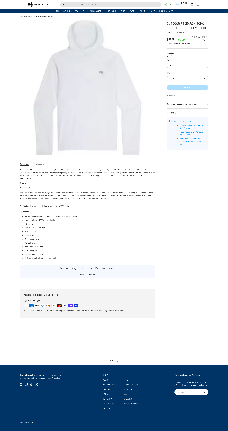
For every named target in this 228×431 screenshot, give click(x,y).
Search (126, 380)
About (105, 380)
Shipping (170, 43)
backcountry (171, 32)
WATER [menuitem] (133, 11)
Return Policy (129, 399)
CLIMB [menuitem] (142, 11)
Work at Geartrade (131, 403)
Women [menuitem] (66, 11)
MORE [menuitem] (152, 11)
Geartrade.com (29, 422)
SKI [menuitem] (84, 11)
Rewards (106, 408)
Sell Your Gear (109, 384)
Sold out (187, 87)
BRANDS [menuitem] (163, 11)
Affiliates (106, 394)
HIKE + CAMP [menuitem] (111, 11)
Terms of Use (108, 399)
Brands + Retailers (131, 384)
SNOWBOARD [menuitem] (95, 11)
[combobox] (110, 4)
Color (168, 73)
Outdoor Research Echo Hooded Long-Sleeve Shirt (39, 16)
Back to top (114, 361)
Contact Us (128, 389)
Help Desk (107, 389)
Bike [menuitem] (123, 11)
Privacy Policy (108, 403)
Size (168, 60)
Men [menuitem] (57, 11)
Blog (125, 394)
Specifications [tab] (38, 164)
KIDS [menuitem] (76, 11)
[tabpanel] (87, 213)
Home (21, 16)
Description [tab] (24, 164)
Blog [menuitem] (171, 11)
